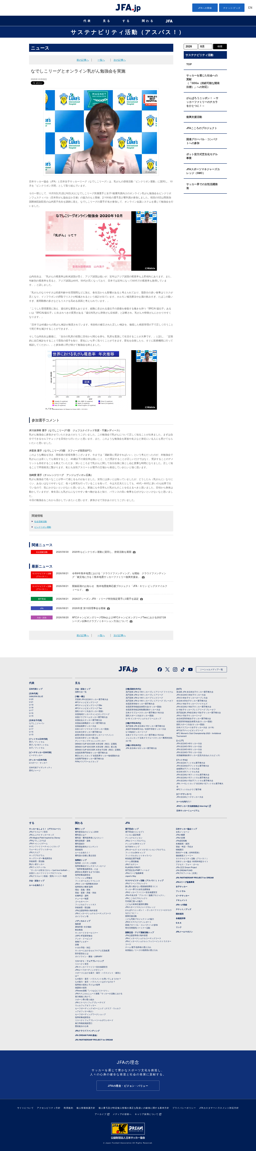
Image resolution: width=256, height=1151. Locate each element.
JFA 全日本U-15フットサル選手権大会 (192, 777)
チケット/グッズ (232, 7)
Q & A (178, 922)
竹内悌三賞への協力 (133, 901)
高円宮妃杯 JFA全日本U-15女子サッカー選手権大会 (198, 712)
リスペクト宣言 (81, 963)
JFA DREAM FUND (184, 870)
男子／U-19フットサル (39, 744)
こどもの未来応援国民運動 (136, 904)
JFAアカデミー (131, 864)
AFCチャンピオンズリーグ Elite (88, 705)
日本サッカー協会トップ (186, 828)
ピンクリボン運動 (42, 526)
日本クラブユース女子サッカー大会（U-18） (195, 727)
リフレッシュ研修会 (83, 877)
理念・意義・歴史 (82, 889)
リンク (179, 927)
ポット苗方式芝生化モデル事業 (202, 156)
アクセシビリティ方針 (48, 1107)
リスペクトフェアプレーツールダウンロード (94, 1020)
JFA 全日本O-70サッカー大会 (189, 752)
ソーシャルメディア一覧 (211, 669)
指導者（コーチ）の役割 (85, 862)
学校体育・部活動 (36, 861)
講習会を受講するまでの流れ (87, 871)
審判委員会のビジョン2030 (86, 831)
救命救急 (79, 929)
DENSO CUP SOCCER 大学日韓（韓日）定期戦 (96, 743)
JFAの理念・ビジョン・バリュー (128, 1085)
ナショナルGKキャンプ (135, 843)
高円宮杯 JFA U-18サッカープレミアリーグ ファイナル (149, 691)
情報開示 (180, 849)
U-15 (31, 715)
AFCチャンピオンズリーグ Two (88, 708)
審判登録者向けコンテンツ (86, 846)
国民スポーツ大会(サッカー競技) (89, 711)
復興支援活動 (194, 117)
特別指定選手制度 (133, 858)
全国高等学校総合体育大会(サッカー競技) (144, 706)
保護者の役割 (81, 987)
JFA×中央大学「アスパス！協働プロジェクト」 (145, 895)
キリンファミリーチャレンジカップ (44, 846)
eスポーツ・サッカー (38, 762)
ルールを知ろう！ (184, 801)
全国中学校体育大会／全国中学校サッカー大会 (146, 728)
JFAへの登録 (205, 7)
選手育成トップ (132, 828)
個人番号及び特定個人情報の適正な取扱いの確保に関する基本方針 (134, 1107)
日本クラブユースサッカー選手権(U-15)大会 (145, 734)
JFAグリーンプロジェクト (136, 883)
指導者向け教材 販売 (84, 886)
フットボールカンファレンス (87, 880)
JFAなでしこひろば (37, 840)
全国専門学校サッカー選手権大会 (89, 758)
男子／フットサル (36, 741)
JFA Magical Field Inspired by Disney (44, 837)
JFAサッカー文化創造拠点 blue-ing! (192, 806)
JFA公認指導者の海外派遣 (86, 910)
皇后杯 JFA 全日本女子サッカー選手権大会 (194, 691)
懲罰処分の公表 (81, 1026)
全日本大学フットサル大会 (187, 771)
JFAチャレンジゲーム (38, 843)
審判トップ (80, 828)
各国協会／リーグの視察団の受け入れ (141, 950)
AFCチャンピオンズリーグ (86, 702)
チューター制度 (81, 898)
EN (250, 8)
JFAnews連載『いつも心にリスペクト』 (92, 990)
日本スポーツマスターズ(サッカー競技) (92, 728)
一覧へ (101, 60)
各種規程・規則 (182, 843)
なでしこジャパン (36, 723)
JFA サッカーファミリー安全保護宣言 (91, 966)
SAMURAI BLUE (36, 696)
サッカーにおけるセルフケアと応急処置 (92, 950)
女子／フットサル (36, 747)
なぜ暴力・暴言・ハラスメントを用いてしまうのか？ (98, 978)
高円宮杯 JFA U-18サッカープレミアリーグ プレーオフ (149, 700)
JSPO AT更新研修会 (83, 935)
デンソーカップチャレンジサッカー (90, 740)
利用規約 (68, 1107)
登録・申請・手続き (184, 846)
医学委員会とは (81, 953)
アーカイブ (101, 1113)
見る (107, 20)
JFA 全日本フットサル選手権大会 (190, 762)
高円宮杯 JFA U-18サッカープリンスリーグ (144, 697)
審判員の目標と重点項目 (85, 855)
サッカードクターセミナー (86, 932)
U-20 (31, 726)
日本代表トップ (35, 688)
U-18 (31, 707)
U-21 (31, 701)
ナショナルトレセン (133, 837)
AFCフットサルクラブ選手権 (188, 789)
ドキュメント (181, 900)
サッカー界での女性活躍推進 (202, 186)
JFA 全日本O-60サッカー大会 (189, 749)
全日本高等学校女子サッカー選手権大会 (193, 718)
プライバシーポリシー (184, 1107)
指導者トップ (81, 860)
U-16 (31, 713)
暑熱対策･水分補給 (83, 926)
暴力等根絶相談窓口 (83, 1023)
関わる (148, 20)
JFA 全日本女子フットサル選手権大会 (192, 765)
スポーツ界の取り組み (84, 999)
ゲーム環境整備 (132, 861)
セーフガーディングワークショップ (90, 1014)
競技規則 (79, 849)
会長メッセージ (182, 831)
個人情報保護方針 (85, 1107)
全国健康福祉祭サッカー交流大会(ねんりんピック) (198, 755)
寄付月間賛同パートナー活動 (137, 927)
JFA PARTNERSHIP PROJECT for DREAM (94, 1039)
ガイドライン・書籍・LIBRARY (88, 956)
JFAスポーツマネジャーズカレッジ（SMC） (203, 171)
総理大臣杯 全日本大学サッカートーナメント (94, 734)
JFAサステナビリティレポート (138, 921)
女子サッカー (181, 886)
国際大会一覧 (81, 691)
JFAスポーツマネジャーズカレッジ (140, 907)
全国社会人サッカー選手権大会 (88, 720)
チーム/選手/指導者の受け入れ (138, 947)
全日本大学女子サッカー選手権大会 (191, 700)
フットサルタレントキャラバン (138, 855)
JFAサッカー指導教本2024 (86, 883)
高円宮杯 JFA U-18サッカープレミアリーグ (144, 694)
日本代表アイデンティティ (40, 767)
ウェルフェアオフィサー (85, 1005)
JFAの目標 (180, 837)
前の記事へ (83, 60)
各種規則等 (180, 918)
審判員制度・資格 (82, 840)
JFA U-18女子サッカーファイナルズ (191, 703)
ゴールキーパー (81, 901)
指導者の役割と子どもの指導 (87, 984)
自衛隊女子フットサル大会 (187, 768)
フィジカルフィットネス (85, 904)
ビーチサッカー (35, 755)
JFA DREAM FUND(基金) (86, 1035)
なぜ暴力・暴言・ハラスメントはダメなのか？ (95, 981)
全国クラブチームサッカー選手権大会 (91, 717)
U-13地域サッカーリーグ (136, 731)
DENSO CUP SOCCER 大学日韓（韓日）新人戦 (96, 746)
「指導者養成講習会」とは (86, 868)
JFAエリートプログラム (135, 840)
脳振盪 (78, 923)
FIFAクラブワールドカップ (86, 761)
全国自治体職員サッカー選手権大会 (90, 722)
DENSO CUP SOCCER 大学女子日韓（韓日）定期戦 (98, 749)
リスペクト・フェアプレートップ (89, 961)
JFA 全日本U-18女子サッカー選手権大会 (193, 706)
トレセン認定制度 (133, 834)
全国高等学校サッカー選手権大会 (140, 703)
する (126, 20)
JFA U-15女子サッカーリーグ (189, 715)
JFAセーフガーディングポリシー (89, 969)
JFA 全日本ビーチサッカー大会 (189, 796)
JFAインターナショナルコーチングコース (93, 913)
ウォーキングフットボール (40, 849)
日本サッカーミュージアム (187, 810)
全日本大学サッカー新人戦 (86, 737)
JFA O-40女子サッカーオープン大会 (192, 697)
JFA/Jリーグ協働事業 (134, 873)
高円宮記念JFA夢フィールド (137, 870)
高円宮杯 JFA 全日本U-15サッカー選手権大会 (145, 725)
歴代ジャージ (35, 770)
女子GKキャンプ (132, 846)
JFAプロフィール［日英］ (187, 873)
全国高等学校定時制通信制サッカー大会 (143, 709)
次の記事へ (120, 60)
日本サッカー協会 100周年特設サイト (192, 861)
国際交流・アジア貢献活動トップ (139, 932)
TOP (189, 64)
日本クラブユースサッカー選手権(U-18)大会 (145, 712)
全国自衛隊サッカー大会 (85, 725)
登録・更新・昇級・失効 (85, 892)
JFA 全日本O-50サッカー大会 (189, 746)
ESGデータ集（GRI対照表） (188, 852)
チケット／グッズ (183, 909)
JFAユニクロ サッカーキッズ (41, 834)
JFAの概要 (180, 834)
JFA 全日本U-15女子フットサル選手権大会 (194, 780)
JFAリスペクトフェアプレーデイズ (90, 1002)
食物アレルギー (81, 941)
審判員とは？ (81, 834)
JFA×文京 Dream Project (186, 867)
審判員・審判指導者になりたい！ (89, 837)
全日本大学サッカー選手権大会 (88, 731)
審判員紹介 (80, 843)
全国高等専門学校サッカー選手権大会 (91, 752)
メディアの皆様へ (122, 1113)
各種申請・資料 (81, 895)
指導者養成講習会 (82, 874)
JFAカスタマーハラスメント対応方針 (219, 1107)
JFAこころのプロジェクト (201, 128)
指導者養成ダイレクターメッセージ (90, 865)
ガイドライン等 (81, 916)
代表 (87, 20)
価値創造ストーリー (184, 855)
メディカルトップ (82, 921)
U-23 (31, 699)
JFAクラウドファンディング (87, 1030)
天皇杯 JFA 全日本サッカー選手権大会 (91, 699)
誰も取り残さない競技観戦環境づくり (141, 886)
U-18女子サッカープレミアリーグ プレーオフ (196, 709)
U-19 (31, 704)
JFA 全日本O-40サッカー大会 (189, 743)
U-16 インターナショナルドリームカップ (143, 718)
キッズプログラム (36, 855)
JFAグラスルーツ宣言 (38, 831)
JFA (127, 823)
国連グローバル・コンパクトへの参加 (202, 141)
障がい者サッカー (36, 864)
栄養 (77, 944)
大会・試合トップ (82, 688)
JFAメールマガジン (184, 931)
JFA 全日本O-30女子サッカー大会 (191, 694)
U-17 (31, 710)
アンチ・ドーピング (83, 938)
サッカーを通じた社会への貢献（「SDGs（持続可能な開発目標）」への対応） (203, 81)
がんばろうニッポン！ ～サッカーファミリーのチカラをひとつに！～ (202, 102)
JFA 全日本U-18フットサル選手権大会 (192, 774)
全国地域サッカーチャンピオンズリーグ (92, 714)
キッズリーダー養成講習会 (40, 858)
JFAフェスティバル (37, 867)
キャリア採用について (146, 1113)
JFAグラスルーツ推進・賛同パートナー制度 (48, 876)
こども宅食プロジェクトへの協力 (139, 918)
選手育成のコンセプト (134, 831)
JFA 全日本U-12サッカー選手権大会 (141, 748)
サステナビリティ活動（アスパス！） (128, 32)
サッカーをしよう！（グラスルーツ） (45, 828)
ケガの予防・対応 (82, 947)
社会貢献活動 (40, 521)
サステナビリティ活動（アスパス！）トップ (144, 880)
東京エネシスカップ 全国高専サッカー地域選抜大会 (97, 755)
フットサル (180, 891)
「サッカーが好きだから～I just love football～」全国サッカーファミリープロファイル (49, 871)
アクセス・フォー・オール (187, 864)
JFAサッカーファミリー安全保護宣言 (141, 892)
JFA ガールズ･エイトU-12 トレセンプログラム (145, 849)
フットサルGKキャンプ (135, 852)
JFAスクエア (34, 852)
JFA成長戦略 (181, 840)
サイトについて (25, 1107)
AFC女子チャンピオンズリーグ (189, 730)
